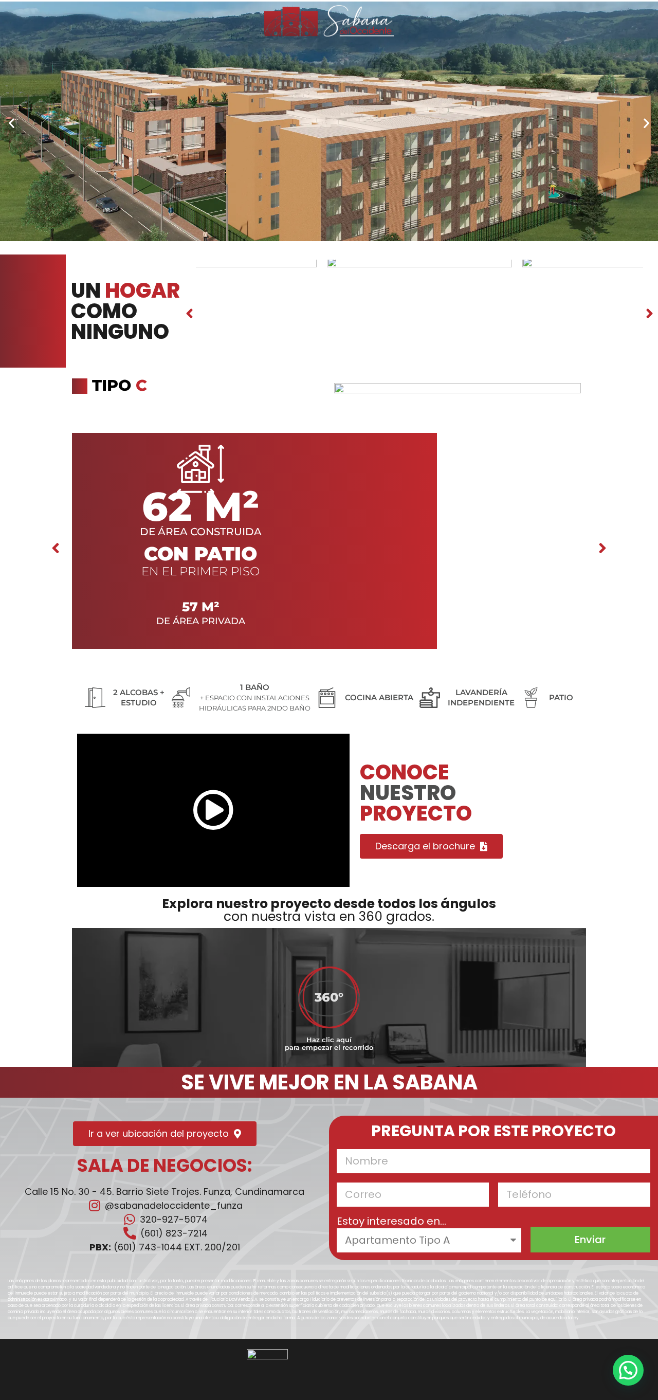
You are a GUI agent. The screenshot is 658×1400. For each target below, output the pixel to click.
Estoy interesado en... (391, 1222)
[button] (11, 122)
